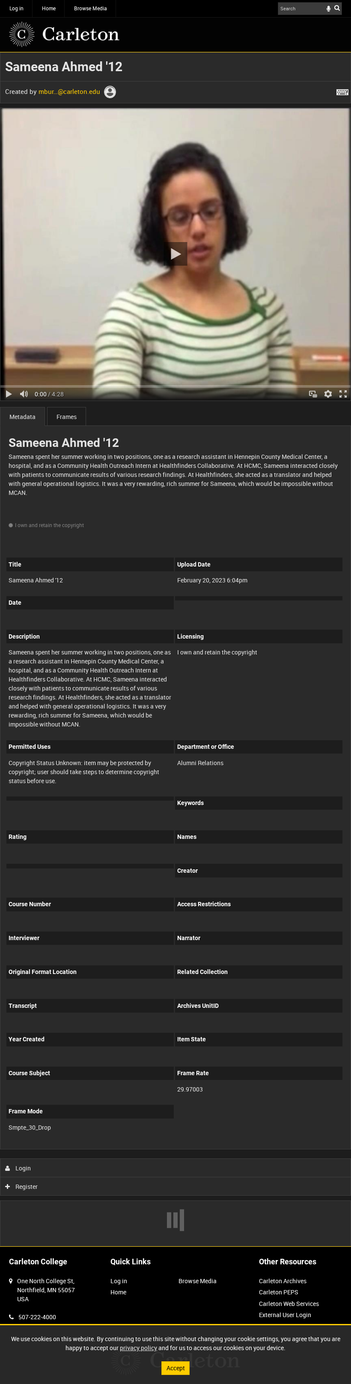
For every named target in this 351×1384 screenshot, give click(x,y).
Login (22, 1168)
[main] (175, 649)
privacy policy (138, 1348)
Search (337, 8)
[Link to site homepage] (64, 34)
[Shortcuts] (342, 90)
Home (49, 8)
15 (83, 1148)
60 (129, 1148)
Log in (16, 8)
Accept (176, 1368)
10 (60, 1148)
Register (26, 1186)
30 (106, 1148)
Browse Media (90, 8)
